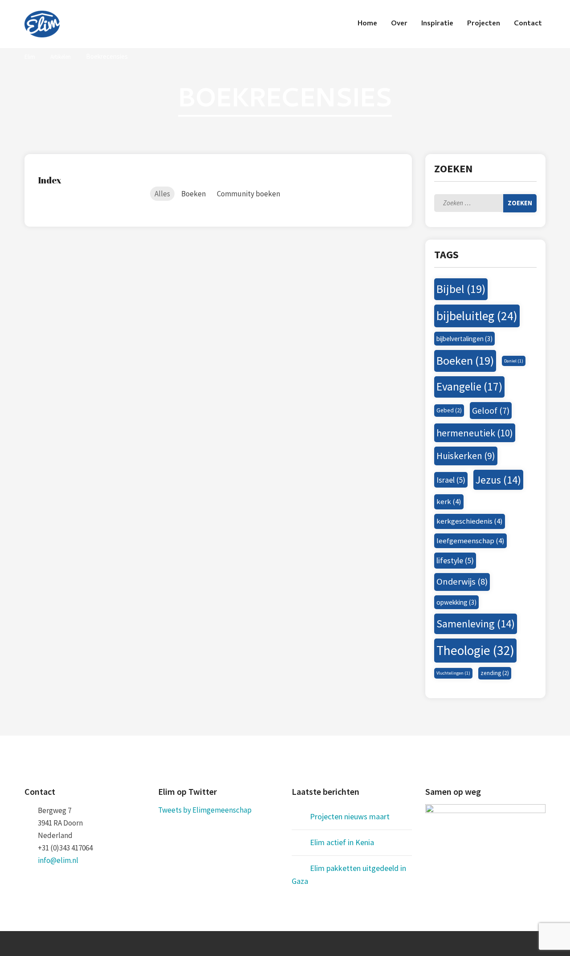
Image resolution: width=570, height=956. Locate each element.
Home (367, 24)
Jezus (498, 480)
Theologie (475, 650)
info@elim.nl (58, 860)
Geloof (490, 410)
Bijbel (460, 288)
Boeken (465, 360)
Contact (528, 24)
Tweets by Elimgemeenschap (205, 810)
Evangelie (469, 386)
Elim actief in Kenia (342, 842)
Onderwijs (462, 581)
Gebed (449, 410)
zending (494, 673)
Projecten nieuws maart (350, 816)
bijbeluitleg (476, 316)
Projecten (483, 24)
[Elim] (42, 24)
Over (399, 24)
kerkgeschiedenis (469, 521)
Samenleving (475, 624)
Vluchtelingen (453, 673)
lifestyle (455, 560)
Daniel (513, 361)
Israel (450, 480)
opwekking (456, 602)
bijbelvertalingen (464, 338)
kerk (448, 501)
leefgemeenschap (470, 540)
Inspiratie (437, 24)
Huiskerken (465, 456)
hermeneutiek (474, 433)
